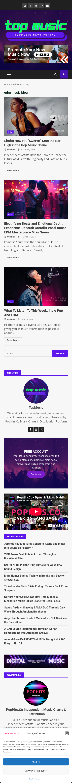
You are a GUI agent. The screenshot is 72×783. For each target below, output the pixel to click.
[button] (67, 733)
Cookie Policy (34, 779)
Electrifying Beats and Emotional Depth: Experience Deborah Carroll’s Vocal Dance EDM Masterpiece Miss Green (36, 199)
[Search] (55, 74)
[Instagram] (24, 5)
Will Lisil (11, 149)
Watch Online (64, 74)
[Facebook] (30, 5)
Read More (13, 170)
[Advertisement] (36, 54)
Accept (36, 761)
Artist (10, 132)
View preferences (36, 771)
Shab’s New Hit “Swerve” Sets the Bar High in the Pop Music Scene (36, 116)
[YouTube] (47, 5)
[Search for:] (28, 353)
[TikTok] (41, 5)
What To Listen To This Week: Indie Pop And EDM (36, 286)
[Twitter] (36, 5)
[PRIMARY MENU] (8, 74)
